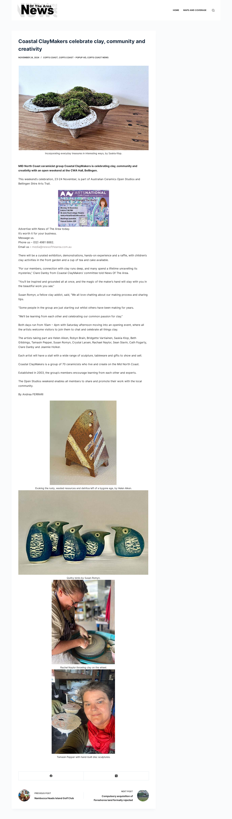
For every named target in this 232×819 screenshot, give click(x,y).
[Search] (213, 10)
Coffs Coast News (98, 57)
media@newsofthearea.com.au (52, 247)
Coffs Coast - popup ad (72, 57)
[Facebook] (51, 776)
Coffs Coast (50, 57)
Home (176, 10)
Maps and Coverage (194, 10)
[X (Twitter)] (116, 776)
